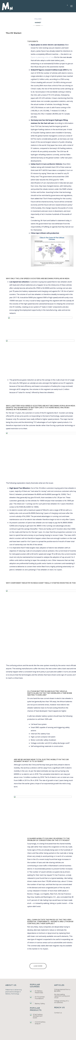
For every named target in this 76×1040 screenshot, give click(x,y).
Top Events (32, 41)
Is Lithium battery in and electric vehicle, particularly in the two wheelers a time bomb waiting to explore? (49, 693)
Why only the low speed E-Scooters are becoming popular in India (37, 278)
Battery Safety (40, 1003)
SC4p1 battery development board (38, 1016)
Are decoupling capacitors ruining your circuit (62, 996)
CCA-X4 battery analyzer (40, 1023)
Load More (38, 966)
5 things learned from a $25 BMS (62, 990)
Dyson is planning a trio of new (42, 57)
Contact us (58, 1013)
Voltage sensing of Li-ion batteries (61, 1001)
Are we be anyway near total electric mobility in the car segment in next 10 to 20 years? (41, 760)
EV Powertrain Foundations (40, 997)
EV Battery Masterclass (39, 992)
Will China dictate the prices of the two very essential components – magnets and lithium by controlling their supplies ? (50, 921)
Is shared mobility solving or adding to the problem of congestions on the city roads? (48, 839)
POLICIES (38, 19)
